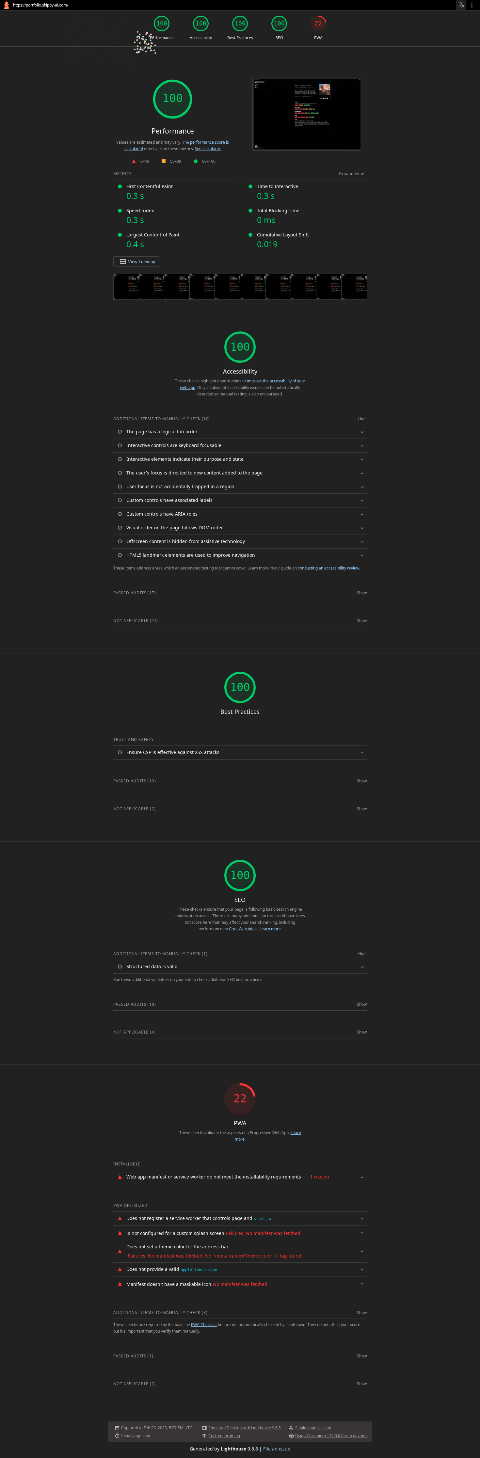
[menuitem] (423, 5)
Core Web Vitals (243, 929)
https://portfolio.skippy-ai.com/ (40, 5)
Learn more (270, 929)
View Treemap (141, 261)
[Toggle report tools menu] (472, 5)
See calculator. (208, 149)
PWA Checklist (204, 1324)
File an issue (276, 1449)
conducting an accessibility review (328, 568)
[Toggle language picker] (461, 5)
